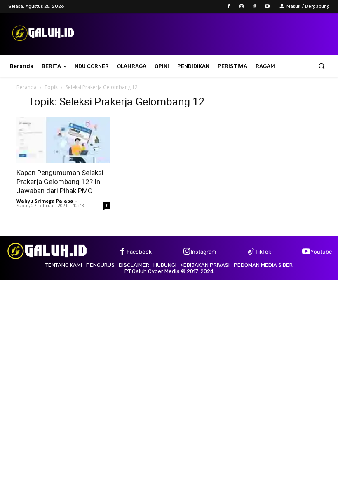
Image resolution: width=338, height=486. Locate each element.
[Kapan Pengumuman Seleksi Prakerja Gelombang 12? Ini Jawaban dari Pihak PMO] (63, 140)
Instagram (203, 251)
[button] (321, 66)
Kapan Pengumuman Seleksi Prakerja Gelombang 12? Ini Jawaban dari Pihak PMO (59, 181)
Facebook (139, 251)
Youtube (321, 251)
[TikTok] (254, 6)
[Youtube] (267, 6)
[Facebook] (228, 6)
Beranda (26, 87)
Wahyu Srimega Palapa (44, 201)
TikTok (263, 251)
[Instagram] (241, 6)
